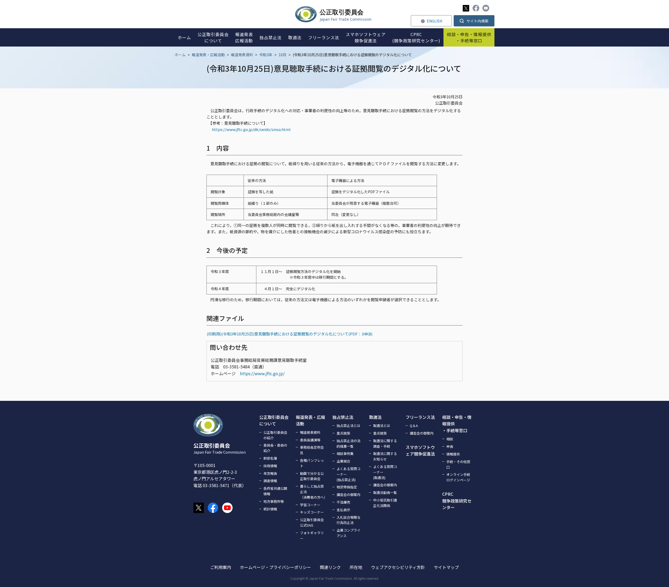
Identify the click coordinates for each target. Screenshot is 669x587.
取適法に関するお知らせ (385, 456)
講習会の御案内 (348, 494)
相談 (449, 438)
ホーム (180, 54)
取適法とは (381, 425)
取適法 (375, 417)
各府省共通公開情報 (275, 491)
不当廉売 (343, 502)
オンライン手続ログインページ (458, 477)
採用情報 (270, 465)
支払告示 (343, 509)
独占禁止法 (342, 417)
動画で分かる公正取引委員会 (312, 476)
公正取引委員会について (274, 420)
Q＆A (414, 425)
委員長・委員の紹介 (275, 448)
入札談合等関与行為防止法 (348, 520)
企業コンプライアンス (348, 533)
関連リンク (330, 567)
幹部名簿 (270, 458)
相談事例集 (345, 453)
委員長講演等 (310, 439)
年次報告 (270, 473)
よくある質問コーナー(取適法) (385, 472)
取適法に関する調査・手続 (385, 443)
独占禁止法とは (348, 425)
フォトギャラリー (312, 535)
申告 (449, 446)
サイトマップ (446, 567)
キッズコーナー (312, 512)
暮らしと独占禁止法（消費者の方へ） (313, 492)
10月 (282, 54)
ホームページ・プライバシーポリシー (275, 567)
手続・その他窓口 (458, 464)
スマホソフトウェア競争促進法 (420, 450)
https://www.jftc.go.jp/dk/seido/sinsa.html (251, 129)
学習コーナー (310, 504)
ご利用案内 (220, 567)
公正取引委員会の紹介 (275, 435)
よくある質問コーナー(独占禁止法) (348, 474)
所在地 (356, 567)
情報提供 (453, 454)
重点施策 (343, 433)
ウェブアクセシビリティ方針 (398, 567)
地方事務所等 (273, 501)
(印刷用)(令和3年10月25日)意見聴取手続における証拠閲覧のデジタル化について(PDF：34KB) (289, 334)
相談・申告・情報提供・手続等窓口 (456, 424)
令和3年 (265, 54)
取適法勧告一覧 (385, 492)
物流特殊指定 (347, 487)
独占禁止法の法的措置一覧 (348, 443)
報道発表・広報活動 (208, 54)
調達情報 (270, 480)
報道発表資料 (242, 54)
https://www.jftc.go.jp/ (262, 373)
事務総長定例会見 (312, 450)
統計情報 (270, 508)
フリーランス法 (420, 417)
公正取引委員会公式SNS (312, 522)
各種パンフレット (312, 463)
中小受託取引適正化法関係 (385, 503)
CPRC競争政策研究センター (456, 500)
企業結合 (343, 461)
